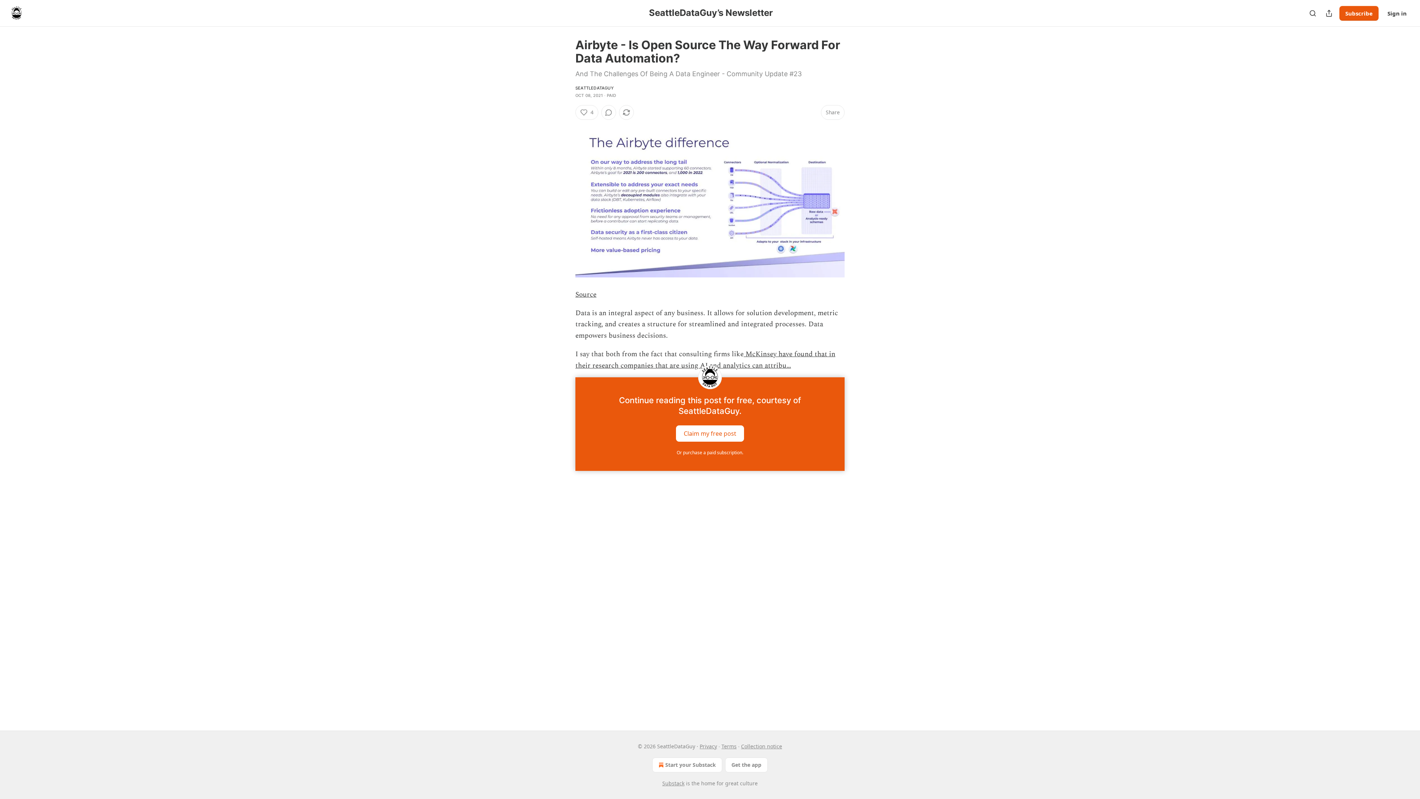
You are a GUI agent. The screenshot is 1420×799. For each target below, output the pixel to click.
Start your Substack (690, 764)
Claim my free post (710, 433)
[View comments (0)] (608, 112)
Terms (729, 746)
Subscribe (1359, 13)
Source (585, 294)
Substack (673, 783)
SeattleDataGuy (594, 88)
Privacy (708, 746)
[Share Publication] (1329, 13)
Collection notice (761, 746)
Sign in (1397, 13)
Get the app (746, 764)
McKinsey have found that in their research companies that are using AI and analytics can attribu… (705, 360)
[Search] (1312, 13)
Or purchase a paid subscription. (710, 452)
